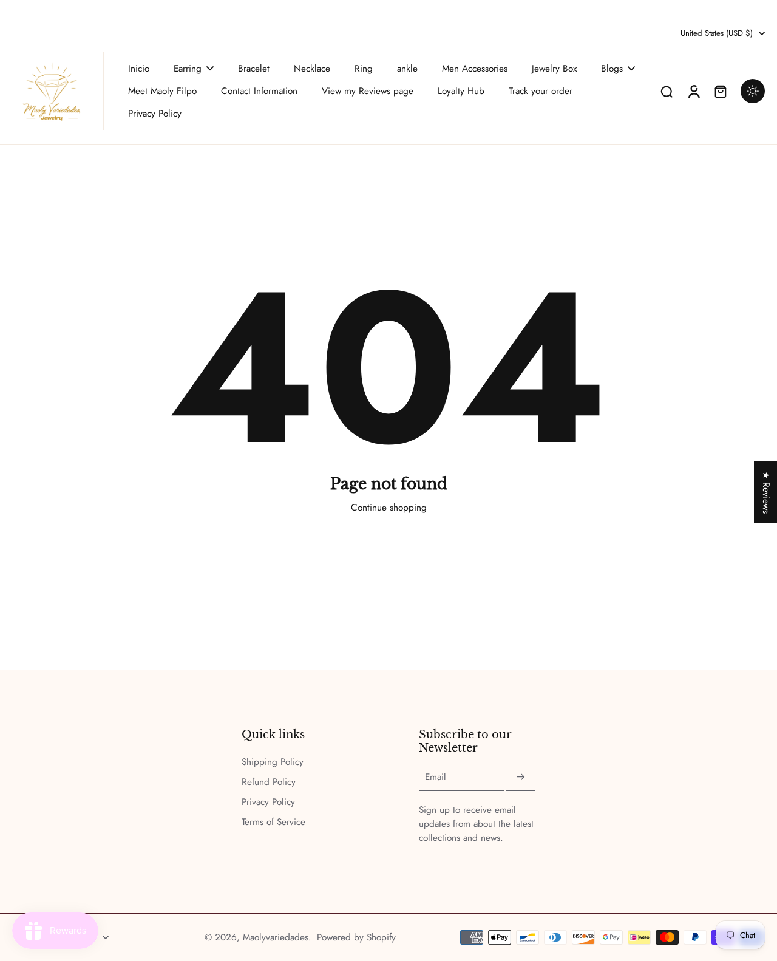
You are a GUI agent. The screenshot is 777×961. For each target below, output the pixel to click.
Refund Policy (269, 782)
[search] (666, 91)
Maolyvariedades (275, 937)
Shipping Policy (273, 762)
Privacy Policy (268, 802)
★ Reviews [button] (766, 491)
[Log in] (693, 91)
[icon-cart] (720, 91)
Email (435, 777)
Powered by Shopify (356, 937)
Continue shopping (389, 507)
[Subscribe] (520, 777)
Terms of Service (273, 822)
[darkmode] (753, 91)
